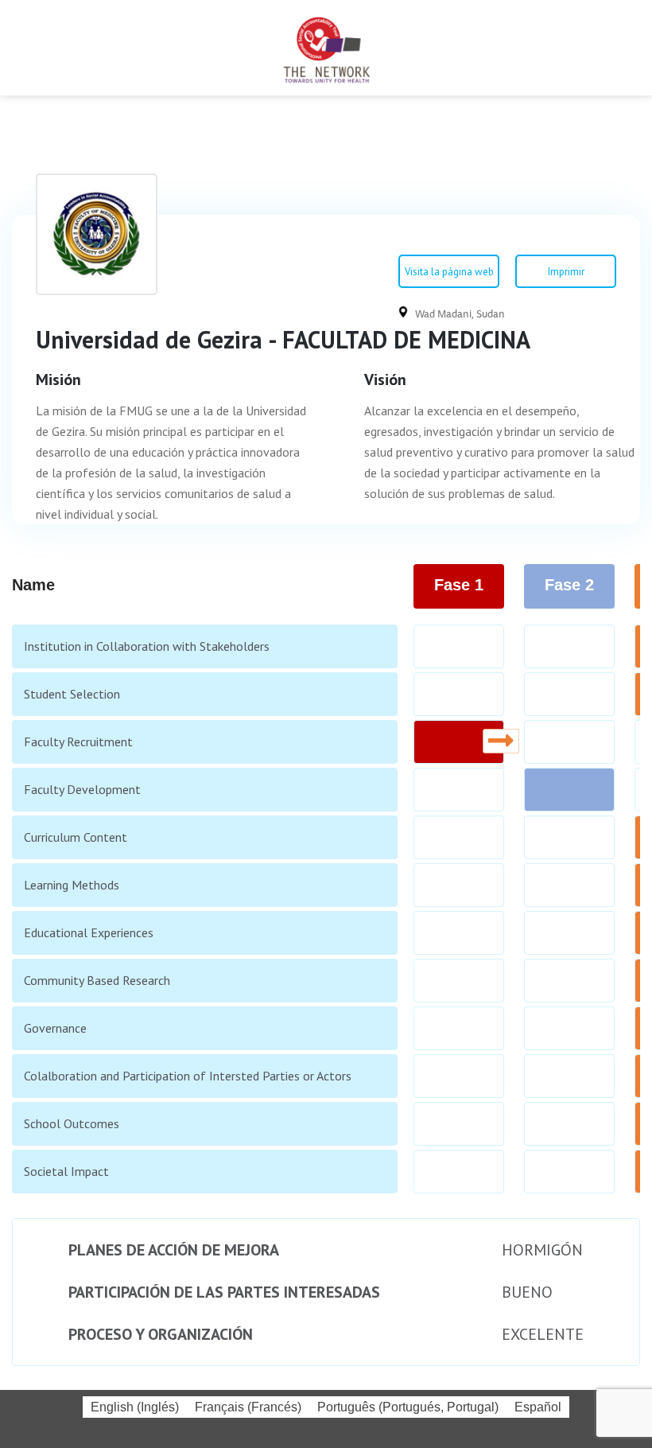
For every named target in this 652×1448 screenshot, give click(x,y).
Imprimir (566, 271)
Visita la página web (449, 271)
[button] (22, 48)
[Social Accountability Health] (326, 47)
